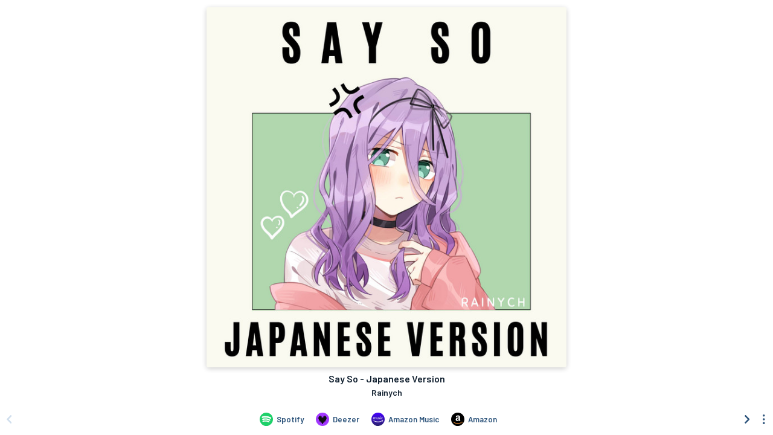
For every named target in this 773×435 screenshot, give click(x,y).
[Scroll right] (747, 419)
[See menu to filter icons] (764, 419)
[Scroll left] (9, 419)
